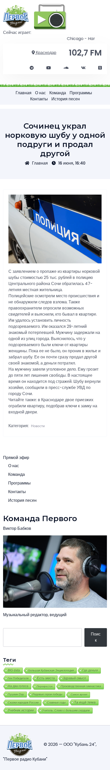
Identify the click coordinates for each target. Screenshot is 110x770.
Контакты (39, 99)
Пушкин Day (16, 694)
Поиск (96, 637)
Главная (23, 93)
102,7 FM (85, 52)
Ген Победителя (18, 678)
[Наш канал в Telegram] (32, 68)
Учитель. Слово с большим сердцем (66, 710)
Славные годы (56, 702)
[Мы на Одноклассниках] (100, 68)
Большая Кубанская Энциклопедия (51, 670)
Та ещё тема (85, 702)
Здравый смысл (74, 678)
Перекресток (44, 686)
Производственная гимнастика (81, 686)
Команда (57, 93)
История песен (65, 99)
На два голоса (18, 686)
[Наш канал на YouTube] (48, 68)
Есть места (46, 678)
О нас (40, 93)
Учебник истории (21, 710)
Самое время (79, 694)
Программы (81, 93)
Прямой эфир (16, 458)
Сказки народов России (23, 702)
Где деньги (90, 670)
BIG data (14, 670)
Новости (38, 425)
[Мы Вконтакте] (83, 68)
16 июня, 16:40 (71, 163)
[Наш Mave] (66, 68)
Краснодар (45, 53)
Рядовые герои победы (47, 694)
